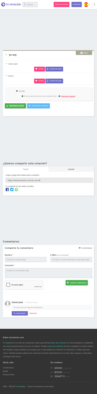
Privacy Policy (8, 374)
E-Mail (59, 255)
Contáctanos (8, 368)
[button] (87, 4)
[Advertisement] (48, 30)
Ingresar (76, 4)
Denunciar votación (68, 96)
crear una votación (55, 346)
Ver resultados (16, 106)
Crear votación (61, 4)
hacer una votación (59, 343)
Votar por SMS (55, 69)
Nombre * (9, 255)
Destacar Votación (39, 106)
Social (25, 169)
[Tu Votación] (11, 5)
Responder (21, 313)
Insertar (71, 169)
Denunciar (33, 313)
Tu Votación (8, 343)
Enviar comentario (78, 283)
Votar (40, 69)
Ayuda (5, 371)
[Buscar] (25, 4)
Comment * (9, 265)
